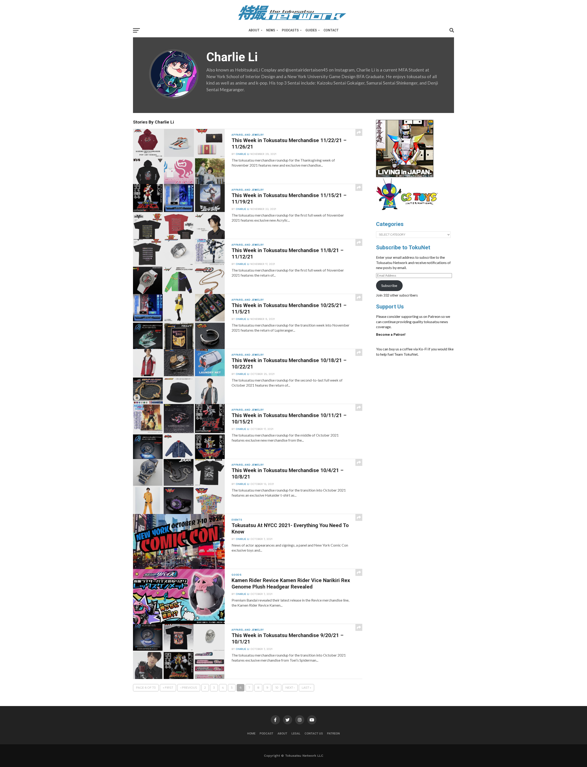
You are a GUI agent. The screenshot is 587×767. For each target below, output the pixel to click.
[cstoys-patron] (408, 212)
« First (168, 687)
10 (276, 687)
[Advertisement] (419, 394)
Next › (290, 687)
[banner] (404, 176)
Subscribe (389, 285)
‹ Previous (188, 687)
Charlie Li (242, 154)
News (270, 30)
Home (251, 733)
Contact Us (314, 733)
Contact (331, 30)
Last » (306, 687)
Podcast (266, 733)
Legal (295, 733)
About (254, 30)
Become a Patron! (390, 335)
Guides (311, 30)
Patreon (333, 733)
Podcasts (290, 30)
